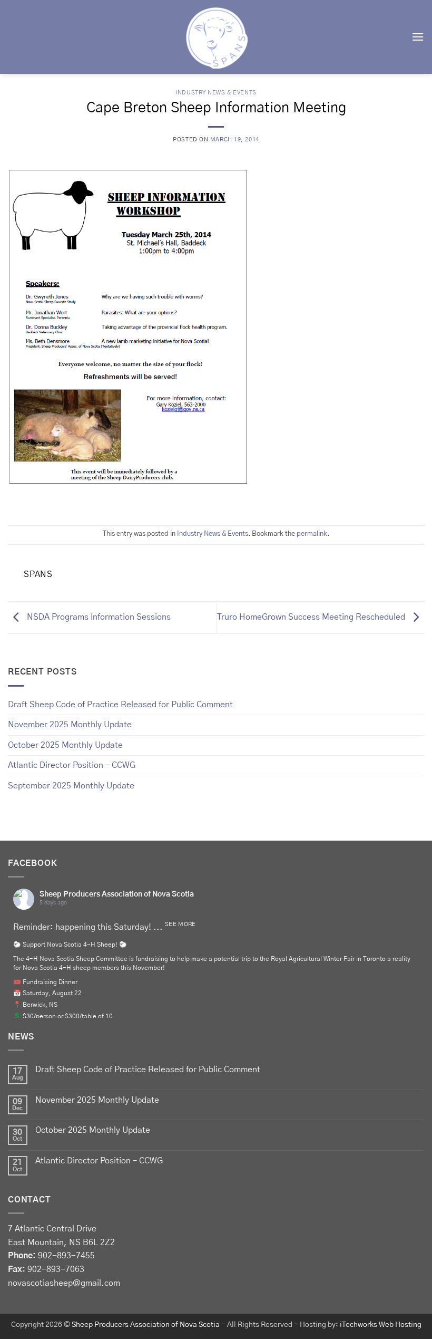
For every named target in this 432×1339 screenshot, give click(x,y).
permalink (312, 534)
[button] (417, 37)
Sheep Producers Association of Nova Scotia (117, 894)
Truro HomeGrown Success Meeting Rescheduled (312, 617)
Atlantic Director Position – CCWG (71, 765)
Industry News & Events (215, 92)
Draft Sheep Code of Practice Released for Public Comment (120, 704)
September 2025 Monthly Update (71, 786)
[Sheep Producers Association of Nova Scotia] (216, 37)
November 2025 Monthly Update (70, 724)
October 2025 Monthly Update (65, 745)
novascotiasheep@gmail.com (64, 1283)
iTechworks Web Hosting (380, 1324)
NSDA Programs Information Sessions (98, 617)
